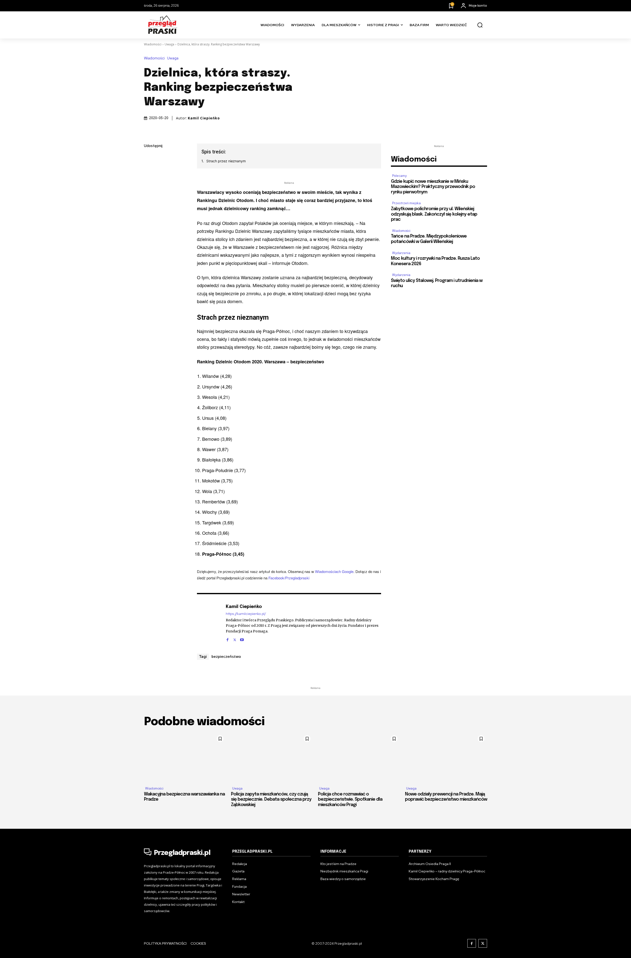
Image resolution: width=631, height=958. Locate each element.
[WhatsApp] (149, 204)
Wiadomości (152, 44)
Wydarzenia (401, 253)
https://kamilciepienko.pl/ (246, 614)
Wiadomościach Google (334, 571)
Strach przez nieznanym (226, 161)
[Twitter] (149, 169)
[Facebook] (149, 158)
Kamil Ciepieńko (204, 118)
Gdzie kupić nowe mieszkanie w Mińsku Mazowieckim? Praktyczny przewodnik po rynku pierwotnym (433, 186)
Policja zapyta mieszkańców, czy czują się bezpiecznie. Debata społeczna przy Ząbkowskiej (271, 799)
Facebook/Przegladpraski (288, 577)
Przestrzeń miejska (406, 203)
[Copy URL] (149, 216)
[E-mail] (149, 193)
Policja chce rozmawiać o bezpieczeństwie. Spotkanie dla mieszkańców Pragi (350, 799)
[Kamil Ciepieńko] (209, 622)
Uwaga (169, 44)
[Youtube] (242, 638)
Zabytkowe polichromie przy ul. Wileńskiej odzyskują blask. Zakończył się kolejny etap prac (434, 214)
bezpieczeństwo (226, 656)
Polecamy (399, 176)
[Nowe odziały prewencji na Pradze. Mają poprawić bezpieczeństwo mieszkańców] (446, 757)
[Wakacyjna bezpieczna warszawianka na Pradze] (185, 757)
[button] (480, 25)
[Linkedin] (149, 181)
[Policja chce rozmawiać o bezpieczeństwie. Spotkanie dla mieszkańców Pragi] (359, 757)
